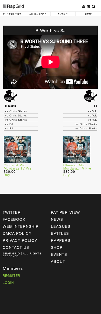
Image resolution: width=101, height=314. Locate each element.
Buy (7, 174)
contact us (16, 247)
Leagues (60, 226)
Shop (88, 14)
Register (11, 275)
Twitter (12, 212)
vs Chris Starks (16, 111)
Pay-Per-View (12, 14)
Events (59, 254)
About (58, 261)
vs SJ (9, 124)
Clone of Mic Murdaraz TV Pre (18, 166)
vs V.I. (92, 111)
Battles (60, 233)
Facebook (14, 219)
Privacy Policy (20, 240)
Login (8, 282)
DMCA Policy (17, 233)
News (62, 14)
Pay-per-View (65, 212)
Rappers (60, 240)
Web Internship (21, 226)
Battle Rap (37, 14)
